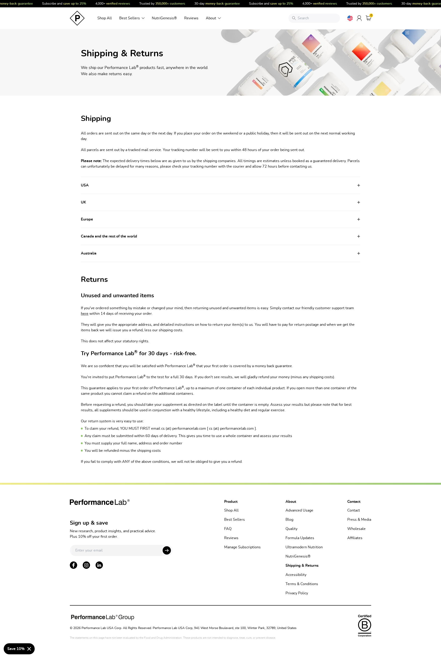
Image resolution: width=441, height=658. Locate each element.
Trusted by (158, 3)
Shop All (104, 18)
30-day (213, 3)
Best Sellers (129, 18)
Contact (353, 510)
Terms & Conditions (302, 584)
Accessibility (296, 575)
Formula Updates (300, 538)
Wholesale (356, 529)
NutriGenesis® (164, 18)
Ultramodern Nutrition (304, 547)
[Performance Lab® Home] (77, 18)
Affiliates (354, 538)
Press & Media (359, 519)
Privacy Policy (297, 593)
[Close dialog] (29, 648)
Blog (289, 519)
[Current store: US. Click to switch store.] (350, 18)
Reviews (191, 18)
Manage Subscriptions (242, 547)
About (211, 18)
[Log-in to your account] (359, 18)
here (84, 313)
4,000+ (108, 3)
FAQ (228, 529)
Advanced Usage (299, 510)
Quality (291, 529)
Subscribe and (60, 3)
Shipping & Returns (302, 565)
